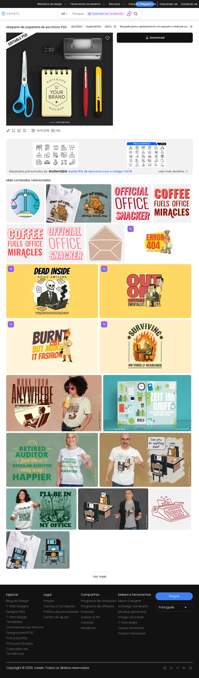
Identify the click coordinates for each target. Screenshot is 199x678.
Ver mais (99, 576)
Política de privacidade (61, 611)
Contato (87, 622)
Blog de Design (17, 601)
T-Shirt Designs (17, 606)
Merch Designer (129, 601)
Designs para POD (19, 632)
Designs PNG (15, 611)
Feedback (88, 628)
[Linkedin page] (190, 667)
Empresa (87, 611)
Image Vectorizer (131, 617)
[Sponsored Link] (55, 154)
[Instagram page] (164, 667)
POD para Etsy (17, 638)
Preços (49, 601)
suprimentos (93, 26)
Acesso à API (90, 617)
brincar (109, 26)
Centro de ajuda (56, 617)
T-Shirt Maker (128, 622)
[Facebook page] (171, 667)
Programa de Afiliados (97, 606)
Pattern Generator (132, 633)
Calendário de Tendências (17, 651)
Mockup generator (132, 611)
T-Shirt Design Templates (16, 619)
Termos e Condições (59, 606)
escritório (76, 26)
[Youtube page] (184, 667)
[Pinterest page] (177, 667)
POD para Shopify (19, 643)
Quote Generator (131, 628)
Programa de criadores (98, 601)
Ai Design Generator (133, 606)
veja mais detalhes (171, 171)
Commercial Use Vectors (25, 627)
